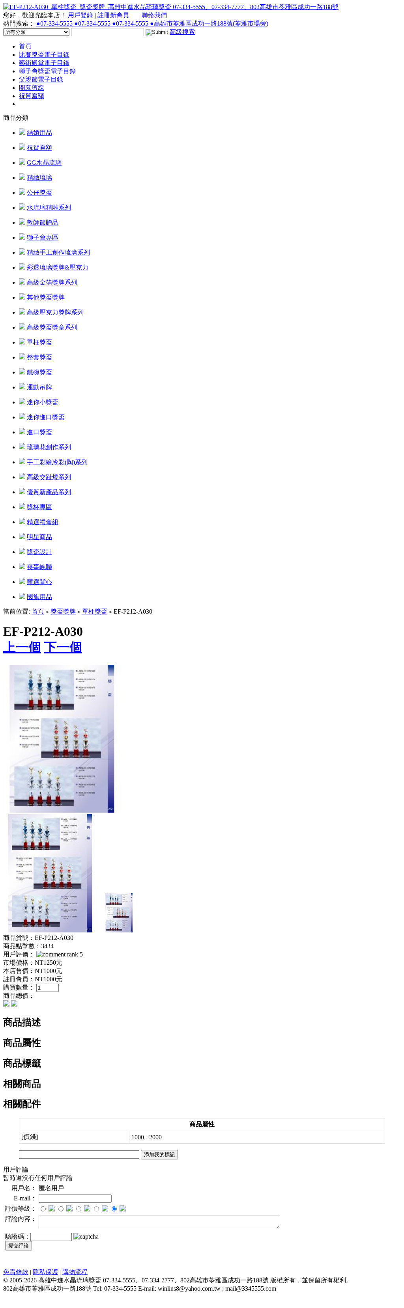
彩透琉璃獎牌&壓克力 (57, 267)
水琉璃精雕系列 (49, 207)
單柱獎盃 (39, 342)
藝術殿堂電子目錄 (44, 63)
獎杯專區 (39, 507)
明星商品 (39, 537)
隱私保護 (45, 1272)
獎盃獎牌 (63, 611)
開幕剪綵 (31, 87)
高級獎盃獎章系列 (52, 327)
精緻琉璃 (39, 177)
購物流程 (75, 1272)
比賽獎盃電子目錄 (44, 54)
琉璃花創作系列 (49, 447)
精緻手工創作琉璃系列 (58, 252)
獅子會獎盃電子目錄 (47, 71)
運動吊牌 (39, 387)
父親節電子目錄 (41, 79)
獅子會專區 (42, 237)
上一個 (22, 647)
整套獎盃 (39, 357)
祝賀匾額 (31, 96)
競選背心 (39, 582)
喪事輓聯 (39, 567)
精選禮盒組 (42, 522)
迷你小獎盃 (42, 402)
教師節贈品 (42, 222)
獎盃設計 (39, 552)
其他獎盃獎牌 (46, 297)
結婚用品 (39, 132)
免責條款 (15, 1272)
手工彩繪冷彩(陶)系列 (57, 462)
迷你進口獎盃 (46, 417)
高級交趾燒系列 (49, 477)
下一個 (63, 647)
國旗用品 (39, 597)
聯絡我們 (154, 15)
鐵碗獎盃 (39, 372)
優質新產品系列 (49, 492)
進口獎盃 (39, 432)
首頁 (25, 46)
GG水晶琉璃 (44, 162)
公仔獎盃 (39, 192)
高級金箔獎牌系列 (52, 282)
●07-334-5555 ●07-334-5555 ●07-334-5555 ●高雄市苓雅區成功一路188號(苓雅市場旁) (152, 23)
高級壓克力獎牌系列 (55, 312)
